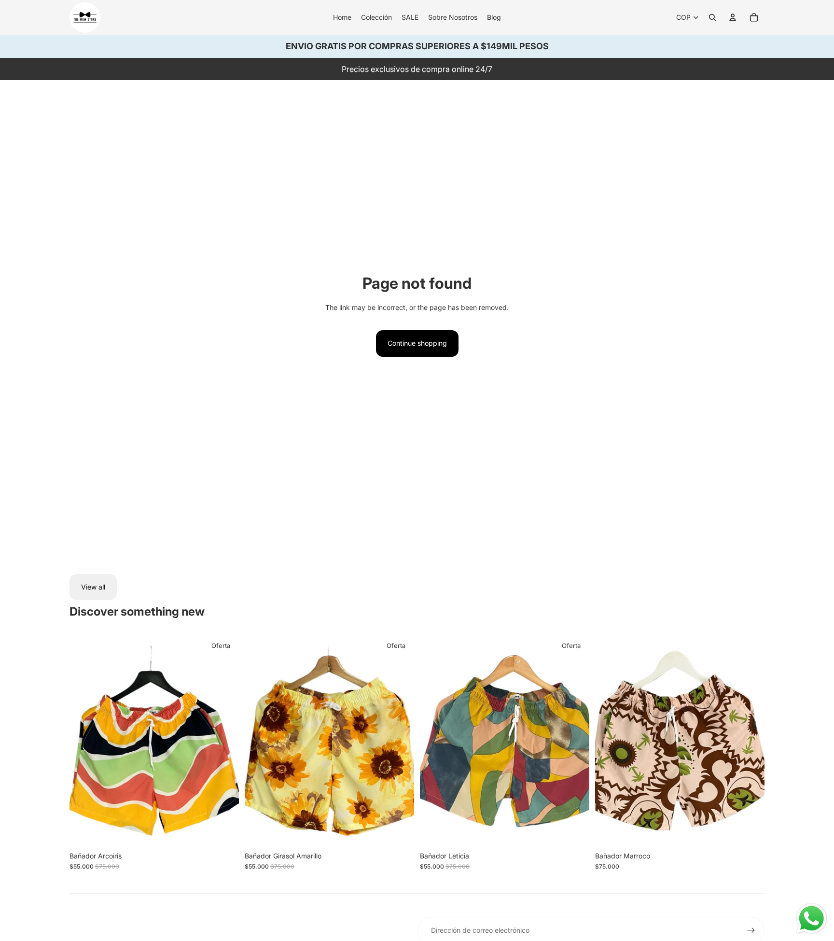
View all (93, 587)
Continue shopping (417, 343)
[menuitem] (342, 17)
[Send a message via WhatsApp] (811, 918)
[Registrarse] (751, 930)
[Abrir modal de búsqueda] (712, 17)
